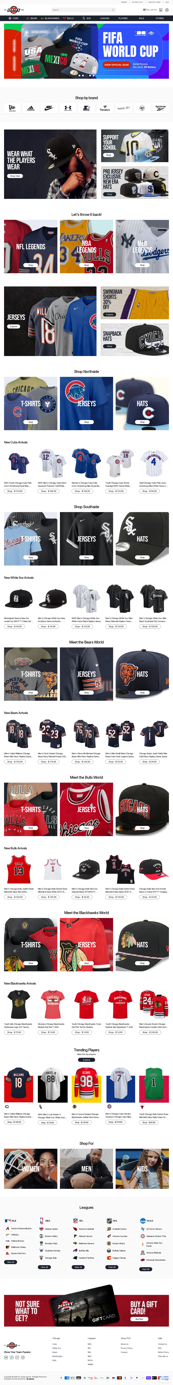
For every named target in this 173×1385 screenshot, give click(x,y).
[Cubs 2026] (86, 51)
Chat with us (163, 1356)
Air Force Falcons (154, 1229)
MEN (86, 1168)
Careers (124, 1352)
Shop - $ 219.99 (81, 1122)
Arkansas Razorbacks (155, 1260)
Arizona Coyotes (119, 1236)
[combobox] (83, 10)
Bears (34, 18)
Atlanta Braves (17, 1241)
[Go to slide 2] (83, 76)
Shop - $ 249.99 (150, 1032)
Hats (142, 403)
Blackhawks (52, 18)
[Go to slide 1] (79, 76)
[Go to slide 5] (94, 76)
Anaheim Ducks (119, 1229)
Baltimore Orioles (18, 1247)
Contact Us (162, 1344)
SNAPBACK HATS (112, 336)
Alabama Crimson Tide (156, 1236)
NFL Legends (30, 246)
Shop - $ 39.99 (116, 761)
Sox (89, 18)
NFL (89, 1348)
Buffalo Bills (84, 1250)
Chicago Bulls (51, 1258)
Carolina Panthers (86, 1258)
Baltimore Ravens (86, 1243)
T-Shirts (31, 403)
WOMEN (30, 1168)
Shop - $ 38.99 (82, 897)
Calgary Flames (119, 1258)
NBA (89, 1356)
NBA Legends (86, 246)
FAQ (159, 1348)
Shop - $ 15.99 (14, 1032)
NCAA (90, 1360)
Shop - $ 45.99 (149, 897)
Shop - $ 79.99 (47, 1122)
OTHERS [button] (160, 18)
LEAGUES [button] (104, 18)
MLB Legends (142, 246)
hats (142, 674)
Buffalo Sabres (118, 1250)
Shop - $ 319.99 (115, 1122)
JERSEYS (16, 317)
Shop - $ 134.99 (14, 491)
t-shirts (31, 809)
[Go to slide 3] (86, 76)
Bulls (70, 18)
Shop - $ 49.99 (14, 626)
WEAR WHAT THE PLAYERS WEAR (21, 160)
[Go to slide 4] (90, 76)
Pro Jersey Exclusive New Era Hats (113, 179)
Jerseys (86, 403)
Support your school (111, 142)
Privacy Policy (127, 1348)
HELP (167, 2)
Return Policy (163, 1352)
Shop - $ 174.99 (48, 761)
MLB (89, 1344)
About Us (124, 1344)
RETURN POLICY (137, 2)
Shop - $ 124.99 (116, 491)
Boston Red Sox (18, 1253)
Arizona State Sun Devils (154, 1244)
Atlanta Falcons (85, 1236)
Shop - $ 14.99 (48, 1032)
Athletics (15, 1234)
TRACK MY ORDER (154, 2)
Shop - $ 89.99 (148, 1122)
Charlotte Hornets (52, 1250)
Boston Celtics (51, 1236)
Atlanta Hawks (51, 1229)
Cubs (15, 18)
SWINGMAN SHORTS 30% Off (112, 299)
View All (10, 1262)
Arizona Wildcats (153, 1252)
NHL (89, 1352)
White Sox (57, 1348)
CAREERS (124, 2)
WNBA (90, 1364)
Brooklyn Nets (51, 1243)
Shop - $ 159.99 (82, 491)
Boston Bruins (118, 1243)
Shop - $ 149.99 (15, 761)
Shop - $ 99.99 (149, 491)
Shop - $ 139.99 (150, 626)
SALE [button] (141, 18)
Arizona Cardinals (86, 1229)
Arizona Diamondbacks (21, 1228)
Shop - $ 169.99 (48, 491)
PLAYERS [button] (123, 18)
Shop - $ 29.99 (149, 761)
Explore (86, 1060)
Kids (142, 1168)
